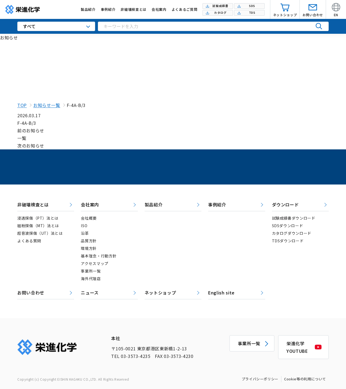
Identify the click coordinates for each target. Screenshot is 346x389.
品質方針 (89, 240)
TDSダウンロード (288, 240)
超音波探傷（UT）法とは (40, 233)
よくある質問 (29, 240)
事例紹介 (217, 204)
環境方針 (89, 248)
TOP (22, 105)
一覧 (21, 138)
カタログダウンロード (291, 233)
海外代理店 (91, 278)
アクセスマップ (94, 263)
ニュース (90, 292)
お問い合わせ (30, 292)
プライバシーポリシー (260, 378)
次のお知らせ (30, 145)
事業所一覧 (91, 271)
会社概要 (89, 218)
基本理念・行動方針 (99, 256)
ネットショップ (160, 292)
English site (221, 292)
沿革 (85, 233)
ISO (84, 225)
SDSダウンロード (287, 225)
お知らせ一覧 (46, 105)
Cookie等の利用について (305, 378)
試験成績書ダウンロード (293, 218)
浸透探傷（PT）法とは (37, 218)
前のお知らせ (30, 130)
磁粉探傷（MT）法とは (38, 225)
